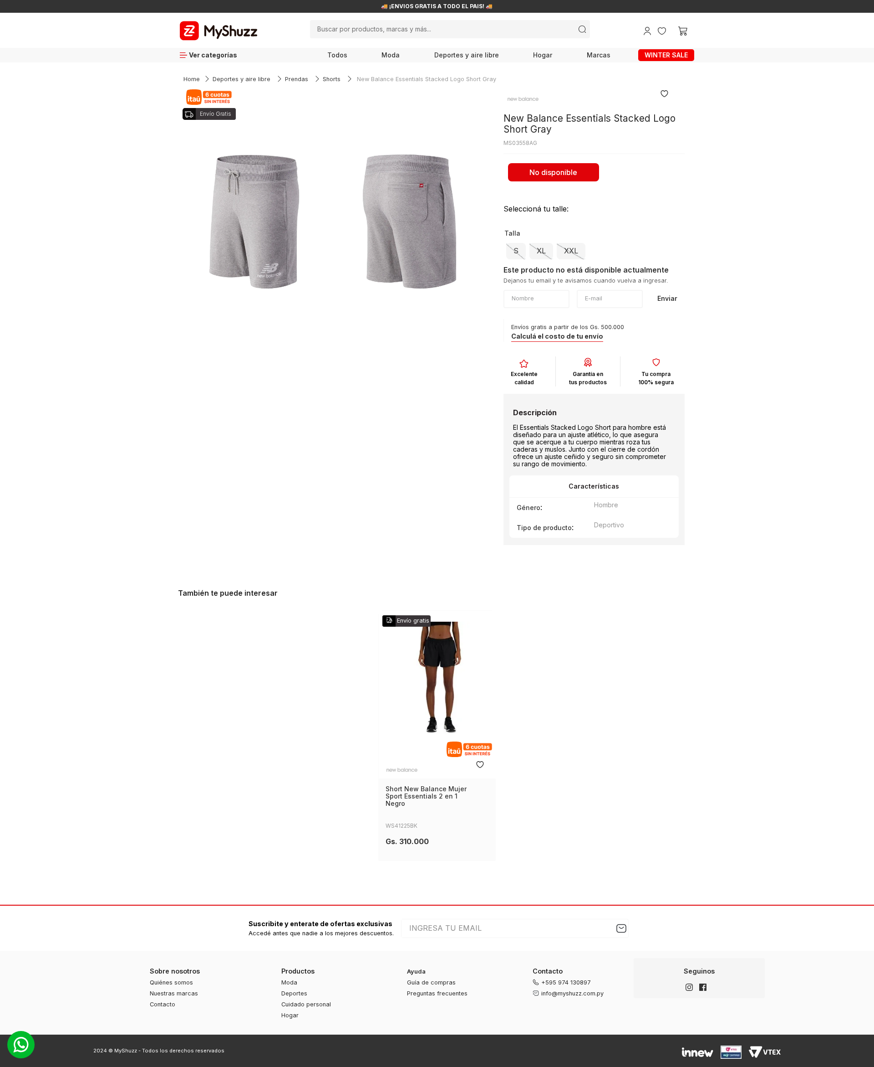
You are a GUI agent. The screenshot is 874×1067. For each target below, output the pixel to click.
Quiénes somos (171, 982)
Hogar (542, 55)
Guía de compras (431, 982)
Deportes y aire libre (466, 55)
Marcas (598, 55)
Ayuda (416, 971)
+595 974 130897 (566, 982)
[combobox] (449, 29)
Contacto (162, 1004)
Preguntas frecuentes (437, 993)
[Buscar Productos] (582, 29)
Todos (337, 55)
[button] (516, 251)
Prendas (296, 79)
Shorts (331, 79)
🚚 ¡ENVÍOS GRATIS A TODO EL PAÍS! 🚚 (437, 6)
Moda (390, 55)
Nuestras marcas (174, 993)
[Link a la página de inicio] (192, 79)
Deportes (294, 993)
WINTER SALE (666, 55)
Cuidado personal (306, 1004)
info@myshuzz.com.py (572, 993)
